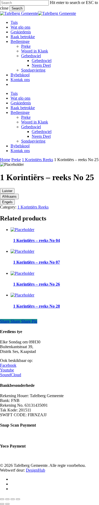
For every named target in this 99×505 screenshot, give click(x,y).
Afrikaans (9, 196)
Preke (26, 117)
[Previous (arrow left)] (2, 504)
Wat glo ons (20, 98)
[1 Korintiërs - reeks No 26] (22, 273)
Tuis (14, 93)
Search (17, 8)
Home (5, 159)
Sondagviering (33, 141)
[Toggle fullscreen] (7, 499)
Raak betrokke (23, 107)
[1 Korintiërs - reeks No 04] (22, 229)
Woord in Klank (34, 122)
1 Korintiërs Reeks (37, 159)
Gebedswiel (31, 127)
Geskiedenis (21, 103)
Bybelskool (20, 146)
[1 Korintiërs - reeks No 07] (22, 251)
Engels (7, 202)
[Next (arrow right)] (7, 504)
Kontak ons (20, 150)
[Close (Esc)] (18, 499)
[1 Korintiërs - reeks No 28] (22, 295)
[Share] (13, 499)
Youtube (7, 370)
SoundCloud (10, 375)
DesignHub (35, 470)
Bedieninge (20, 112)
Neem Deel (41, 136)
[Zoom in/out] (2, 499)
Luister (7, 191)
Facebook (8, 365)
